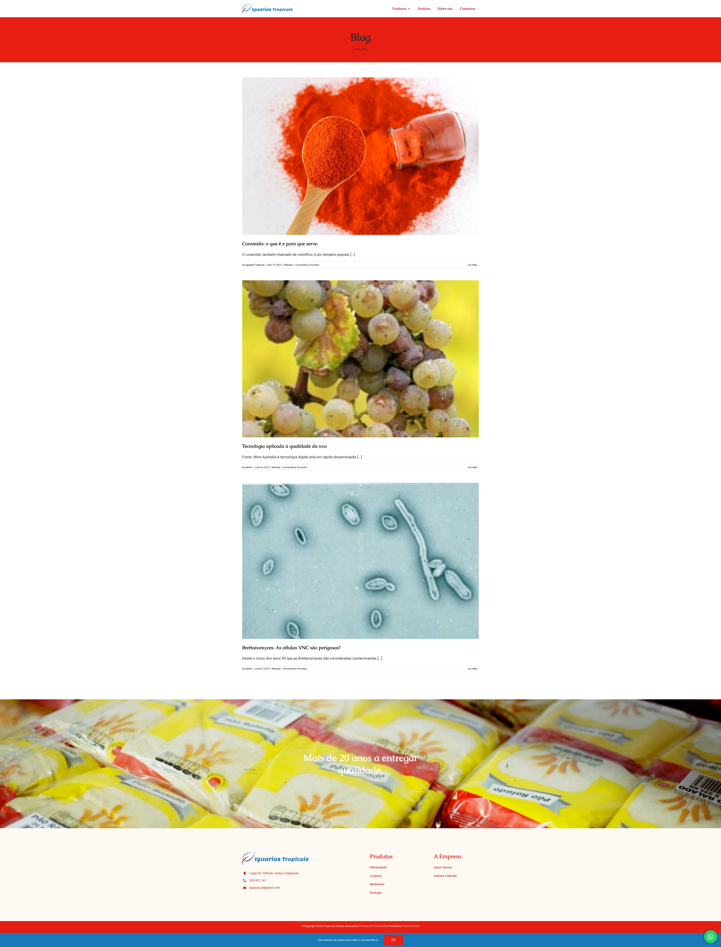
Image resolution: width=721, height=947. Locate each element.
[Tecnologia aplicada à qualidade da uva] (360, 358)
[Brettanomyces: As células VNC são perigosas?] (360, 561)
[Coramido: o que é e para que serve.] (360, 156)
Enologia (376, 893)
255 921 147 (257, 880)
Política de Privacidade (372, 926)
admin (248, 467)
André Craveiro (411, 926)
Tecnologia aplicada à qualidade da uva (360, 355)
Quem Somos (443, 867)
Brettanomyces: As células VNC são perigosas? (360, 557)
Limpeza (376, 876)
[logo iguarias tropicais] (267, 5)
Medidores (377, 884)
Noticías (288, 265)
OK (393, 939)
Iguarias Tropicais (255, 265)
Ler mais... (473, 265)
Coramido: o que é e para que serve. (360, 152)
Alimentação (378, 867)
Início (357, 49)
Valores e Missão (445, 876)
